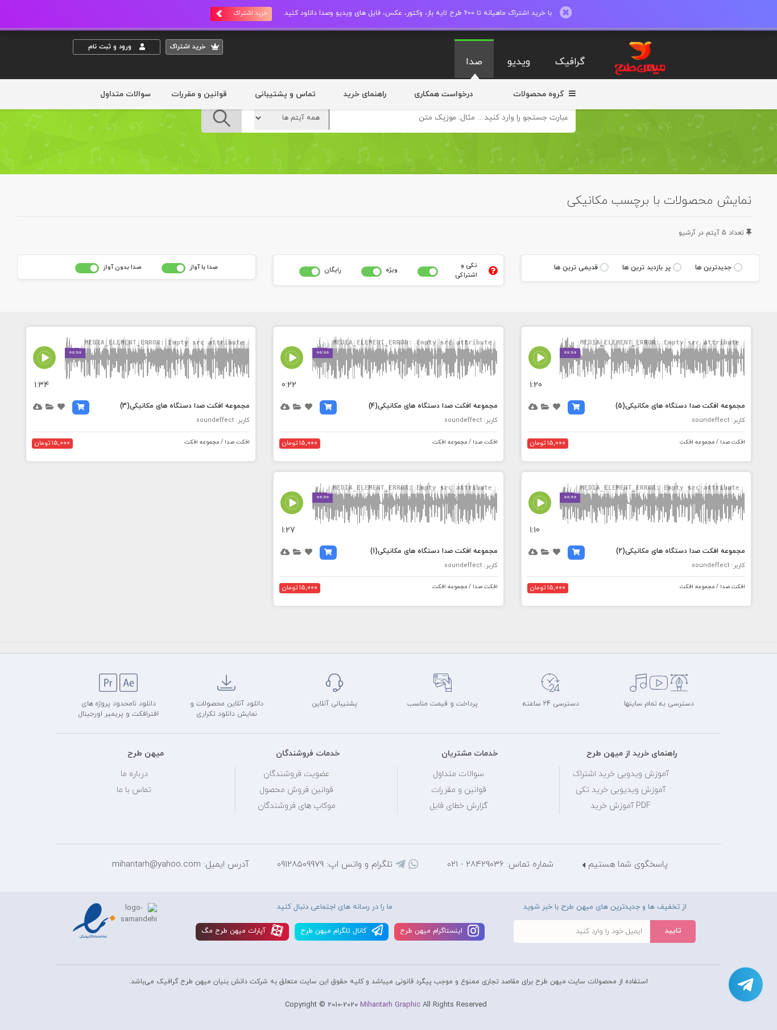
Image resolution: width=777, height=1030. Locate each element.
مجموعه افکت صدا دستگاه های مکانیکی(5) (680, 406)
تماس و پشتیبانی (285, 94)
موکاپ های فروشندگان (297, 806)
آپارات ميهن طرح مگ (234, 930)
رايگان (332, 269)
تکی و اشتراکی (466, 270)
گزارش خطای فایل (458, 806)
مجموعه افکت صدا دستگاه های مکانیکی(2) (680, 551)
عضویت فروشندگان (296, 774)
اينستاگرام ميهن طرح (432, 930)
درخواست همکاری (443, 94)
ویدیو (518, 62)
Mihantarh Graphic (390, 1005)
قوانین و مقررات (199, 94)
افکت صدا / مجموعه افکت (712, 442)
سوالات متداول (125, 94)
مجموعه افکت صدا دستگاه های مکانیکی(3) (185, 406)
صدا (474, 62)
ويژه (392, 269)
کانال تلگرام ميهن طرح (334, 930)
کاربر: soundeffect (718, 420)
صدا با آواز (203, 267)
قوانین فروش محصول (296, 790)
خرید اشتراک (250, 13)
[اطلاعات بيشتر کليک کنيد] (493, 270)
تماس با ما (134, 790)
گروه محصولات (539, 94)
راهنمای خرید (365, 94)
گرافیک (570, 62)
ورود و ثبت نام (111, 46)
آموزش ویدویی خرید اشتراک (621, 774)
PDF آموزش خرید (620, 806)
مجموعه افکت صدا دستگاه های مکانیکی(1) (434, 551)
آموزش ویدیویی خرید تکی (621, 790)
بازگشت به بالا (101, 634)
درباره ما (134, 774)
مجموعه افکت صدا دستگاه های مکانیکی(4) (433, 406)
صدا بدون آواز (122, 267)
